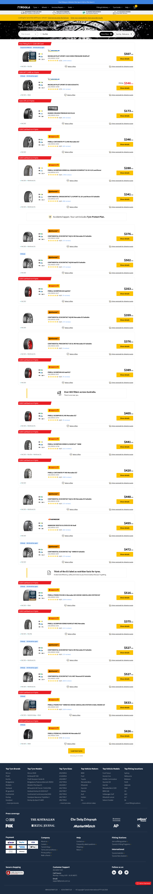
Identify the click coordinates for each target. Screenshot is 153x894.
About (44, 841)
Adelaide (127, 785)
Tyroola (45, 847)
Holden (83, 797)
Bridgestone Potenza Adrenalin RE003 (40, 782)
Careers (43, 844)
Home (20, 24)
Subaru (83, 791)
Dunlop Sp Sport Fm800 (35, 800)
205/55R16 (63, 773)
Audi (82, 794)
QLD (125, 794)
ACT (125, 797)
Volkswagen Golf (108, 794)
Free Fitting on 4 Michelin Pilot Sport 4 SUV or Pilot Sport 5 (76, 2)
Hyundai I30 (107, 782)
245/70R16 (63, 782)
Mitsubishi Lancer (108, 797)
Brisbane (127, 779)
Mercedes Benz (86, 782)
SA (125, 800)
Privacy (45, 852)
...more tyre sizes (64, 803)
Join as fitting (119, 841)
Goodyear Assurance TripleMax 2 (38, 797)
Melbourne (128, 776)
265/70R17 (63, 791)
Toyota (83, 779)
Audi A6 (105, 785)
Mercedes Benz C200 (109, 788)
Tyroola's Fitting (121, 844)
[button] (42, 56)
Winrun (8, 773)
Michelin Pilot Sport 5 (34, 785)
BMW (82, 773)
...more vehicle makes (88, 803)
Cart (136, 6)
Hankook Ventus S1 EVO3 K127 (37, 791)
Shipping (79, 847)
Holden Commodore (110, 779)
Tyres (26, 24)
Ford (82, 776)
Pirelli (8, 776)
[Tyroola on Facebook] (120, 872)
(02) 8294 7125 (58, 870)
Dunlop (8, 797)
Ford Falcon (107, 773)
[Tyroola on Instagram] (126, 872)
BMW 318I (106, 791)
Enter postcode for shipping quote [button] (122, 66)
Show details (124, 59)
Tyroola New (119, 856)
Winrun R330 (31, 773)
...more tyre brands (12, 803)
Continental (10, 794)
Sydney (126, 773)
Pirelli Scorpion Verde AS (35, 779)
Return (78, 850)
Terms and (48, 850)
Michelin (8, 785)
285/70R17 (63, 797)
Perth (126, 782)
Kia (82, 800)
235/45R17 (63, 779)
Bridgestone (10, 782)
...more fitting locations (132, 803)
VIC (125, 791)
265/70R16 (63, 788)
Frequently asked (85, 844)
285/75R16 (63, 800)
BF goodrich (10, 791)
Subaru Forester (108, 800)
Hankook (9, 788)
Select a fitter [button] (72, 66)
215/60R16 (63, 776)
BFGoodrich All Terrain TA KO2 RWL (39, 788)
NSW (126, 788)
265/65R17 (63, 785)
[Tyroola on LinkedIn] (114, 872)
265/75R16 (63, 794)
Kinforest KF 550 (33, 776)
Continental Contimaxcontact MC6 (39, 794)
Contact (80, 841)
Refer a (45, 855)
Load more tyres (76, 751)
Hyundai (84, 788)
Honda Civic (107, 776)
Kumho (8, 779)
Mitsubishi (84, 785)
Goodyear (9, 800)
